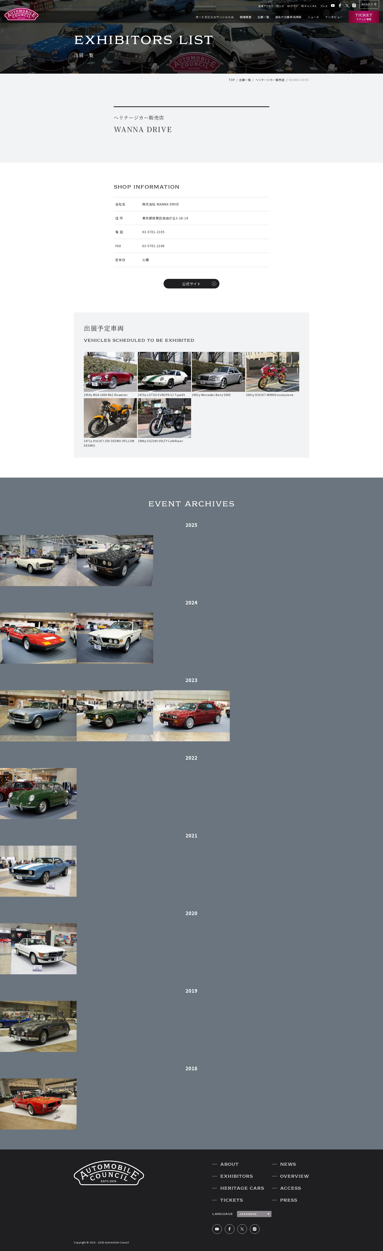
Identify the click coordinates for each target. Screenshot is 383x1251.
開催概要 (246, 17)
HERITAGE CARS (242, 1188)
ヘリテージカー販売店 (270, 80)
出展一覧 (263, 17)
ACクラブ (292, 6)
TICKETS (231, 1200)
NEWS (288, 1164)
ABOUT (229, 1164)
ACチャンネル (309, 6)
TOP (232, 80)
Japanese (248, 1213)
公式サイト (191, 283)
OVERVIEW (294, 1176)
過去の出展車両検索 (288, 17)
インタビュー (334, 17)
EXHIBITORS (236, 1176)
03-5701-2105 (153, 231)
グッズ (280, 6)
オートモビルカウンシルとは (215, 17)
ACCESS (290, 1188)
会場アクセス (265, 6)
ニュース (313, 17)
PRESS (288, 1200)
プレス (324, 6)
